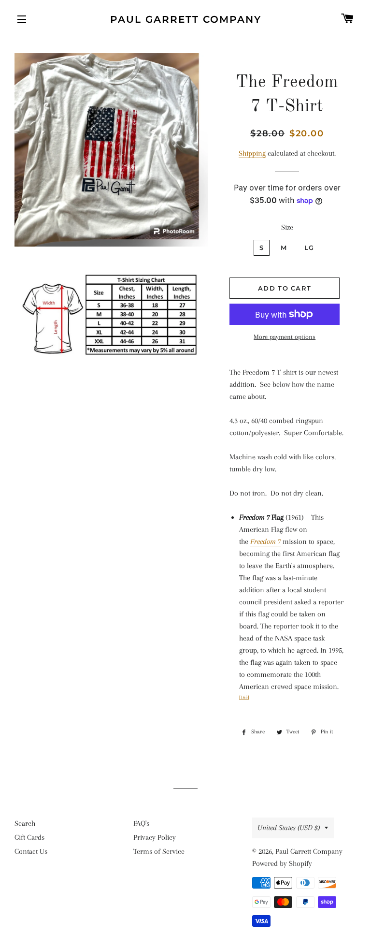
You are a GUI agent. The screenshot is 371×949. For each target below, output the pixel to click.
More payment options (284, 336)
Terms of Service (159, 851)
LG (309, 247)
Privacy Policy (154, 837)
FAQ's (141, 823)
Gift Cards (29, 837)
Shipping (252, 153)
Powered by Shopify (282, 863)
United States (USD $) (288, 827)
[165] (244, 697)
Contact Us (30, 851)
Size (287, 227)
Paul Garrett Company (185, 19)
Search (24, 823)
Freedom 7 (265, 541)
